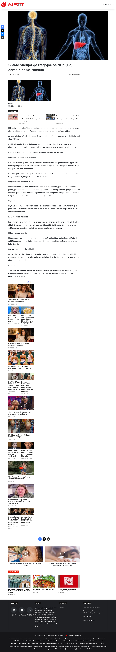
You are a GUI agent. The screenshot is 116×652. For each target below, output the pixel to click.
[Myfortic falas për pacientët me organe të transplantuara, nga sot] (69, 581)
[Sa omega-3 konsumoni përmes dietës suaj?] (44, 581)
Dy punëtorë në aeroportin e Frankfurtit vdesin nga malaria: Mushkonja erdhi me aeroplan (68, 118)
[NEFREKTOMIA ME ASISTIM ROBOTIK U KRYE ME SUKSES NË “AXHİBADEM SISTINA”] (19, 581)
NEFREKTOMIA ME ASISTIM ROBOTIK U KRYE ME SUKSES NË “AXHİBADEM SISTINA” (19, 590)
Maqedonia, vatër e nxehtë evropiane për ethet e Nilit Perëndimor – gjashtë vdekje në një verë (30, 118)
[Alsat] (12, 4)
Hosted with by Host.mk (66, 635)
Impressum (61, 607)
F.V (10, 74)
